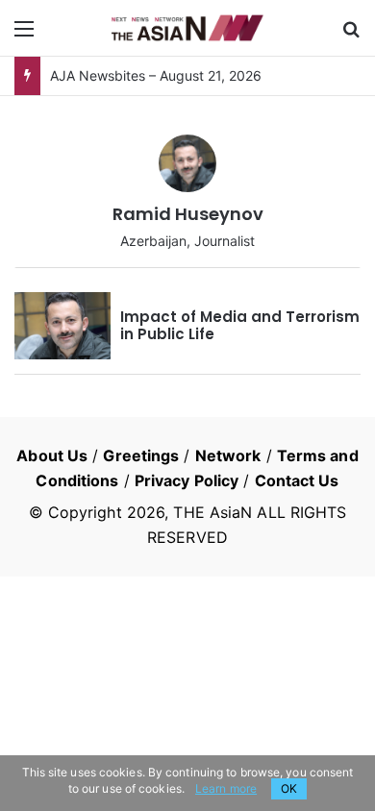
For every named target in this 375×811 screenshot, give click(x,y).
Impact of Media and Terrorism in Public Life (240, 325)
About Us (52, 455)
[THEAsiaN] (187, 27)
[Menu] (24, 35)
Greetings (141, 455)
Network (228, 455)
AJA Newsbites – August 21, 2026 (156, 75)
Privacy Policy (186, 480)
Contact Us (297, 480)
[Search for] (351, 35)
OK (289, 788)
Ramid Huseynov (187, 214)
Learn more (226, 788)
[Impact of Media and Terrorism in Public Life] (62, 325)
